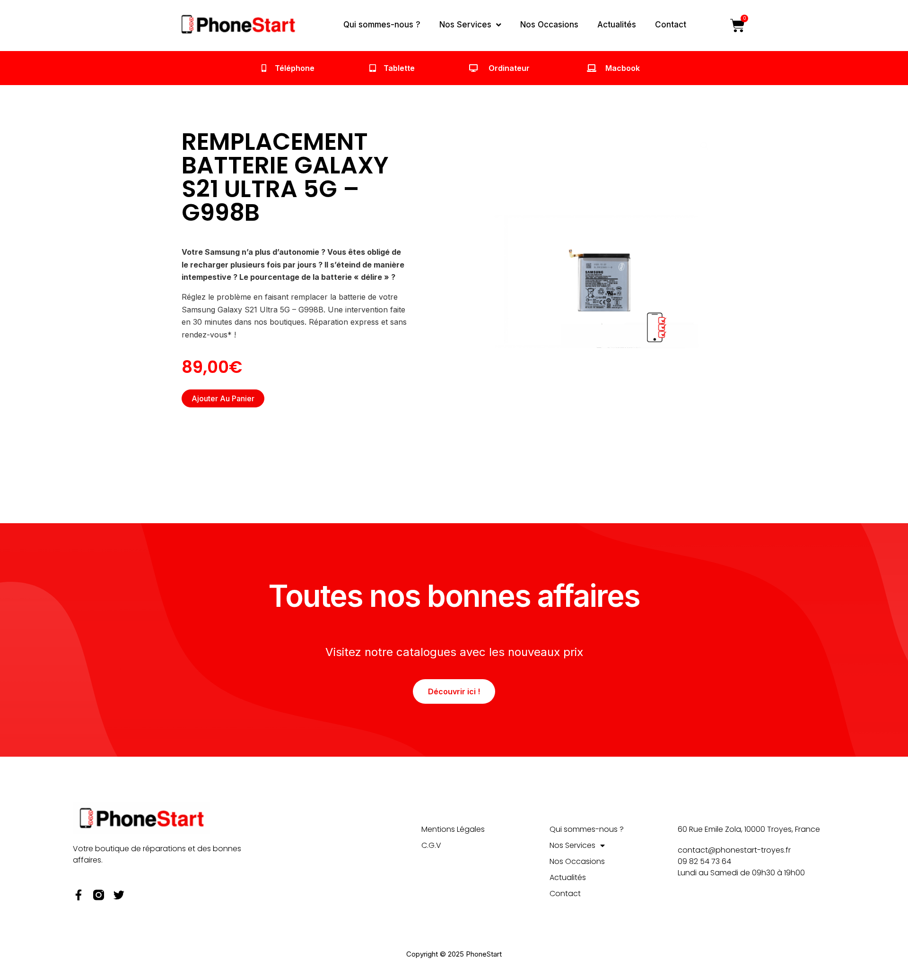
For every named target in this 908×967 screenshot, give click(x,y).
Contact (670, 24)
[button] (704, 146)
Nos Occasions (549, 24)
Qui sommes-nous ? (381, 24)
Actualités (616, 24)
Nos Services (465, 24)
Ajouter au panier (223, 398)
